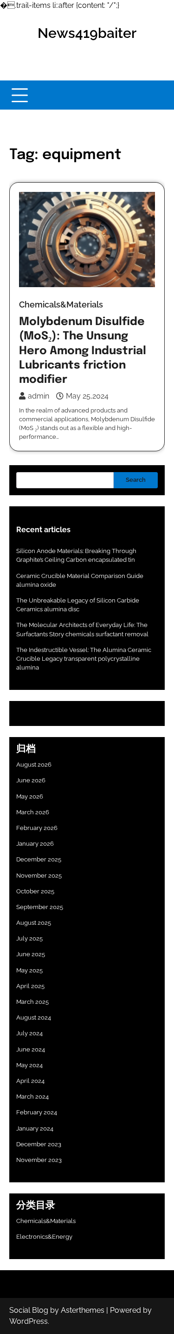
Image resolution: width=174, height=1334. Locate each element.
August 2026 (34, 764)
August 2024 (33, 1017)
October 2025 (35, 891)
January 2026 (35, 843)
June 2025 (30, 954)
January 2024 (34, 1128)
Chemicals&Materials (61, 304)
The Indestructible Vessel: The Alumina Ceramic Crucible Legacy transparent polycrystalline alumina (83, 658)
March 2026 (32, 812)
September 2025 (39, 907)
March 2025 (32, 1001)
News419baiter (87, 33)
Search (136, 479)
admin (38, 396)
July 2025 (29, 938)
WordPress (28, 1321)
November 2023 (39, 1159)
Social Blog (28, 1310)
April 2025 (30, 986)
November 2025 (39, 875)
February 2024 (36, 1112)
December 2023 (38, 1144)
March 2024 (32, 1096)
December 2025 (38, 859)
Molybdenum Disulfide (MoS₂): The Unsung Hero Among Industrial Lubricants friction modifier (82, 351)
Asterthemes (82, 1310)
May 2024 (29, 1065)
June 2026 (30, 780)
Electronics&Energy (44, 1236)
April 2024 (30, 1080)
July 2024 (29, 1033)
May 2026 (29, 796)
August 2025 (33, 922)
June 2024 (30, 1049)
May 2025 (29, 970)
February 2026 (37, 827)
